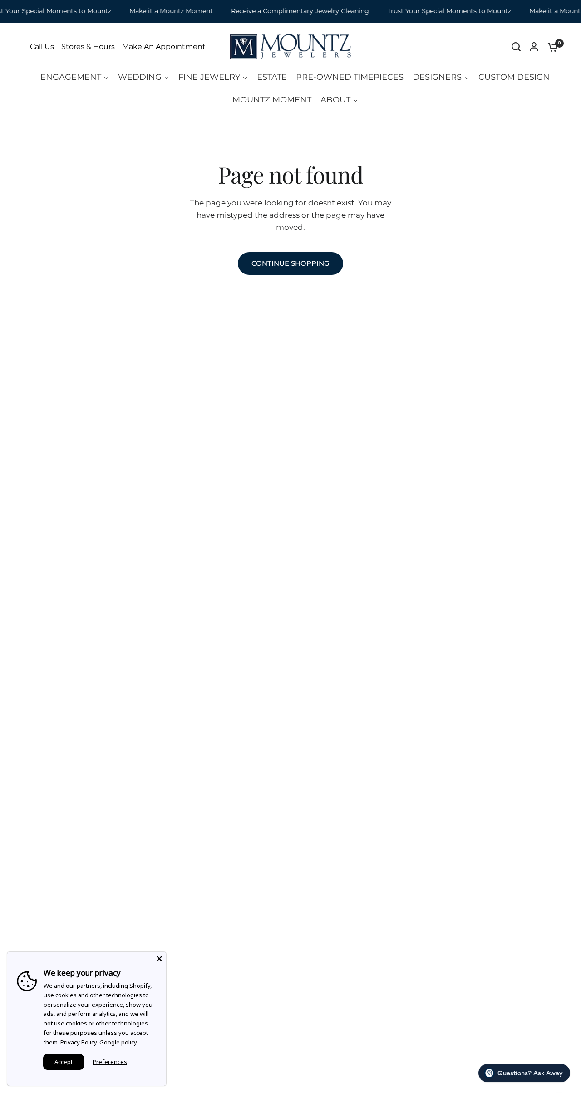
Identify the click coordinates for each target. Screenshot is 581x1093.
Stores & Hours (88, 46)
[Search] (516, 46)
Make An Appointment (164, 46)
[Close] (159, 958)
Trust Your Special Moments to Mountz (443, 11)
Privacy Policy (78, 1042)
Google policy (118, 1042)
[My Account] (534, 46)
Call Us (42, 46)
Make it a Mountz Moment (165, 11)
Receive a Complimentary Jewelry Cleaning (294, 11)
